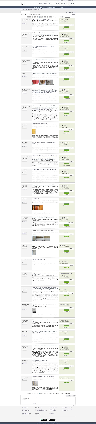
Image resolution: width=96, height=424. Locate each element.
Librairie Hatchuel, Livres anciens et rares (66, 273)
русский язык (54, 422)
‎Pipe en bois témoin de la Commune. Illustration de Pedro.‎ (44, 169)
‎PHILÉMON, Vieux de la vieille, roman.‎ (39, 360)
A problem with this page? (54, 411)
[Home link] (28, 3)
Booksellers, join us (39, 407)
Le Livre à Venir (62, 198)
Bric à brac (37, 413)
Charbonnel (61, 73)
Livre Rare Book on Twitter (68, 407)
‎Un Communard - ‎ (36, 198)
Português (46, 422)
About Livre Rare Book (53, 407)
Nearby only (39, 14)
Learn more (58, 423)
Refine (73, 14)
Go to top (73, 405)
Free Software (38, 414)
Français (50, 422)
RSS (71, 12)
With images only (34, 14)
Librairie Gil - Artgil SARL (63, 304)
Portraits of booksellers (26, 410)
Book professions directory (58, 7)
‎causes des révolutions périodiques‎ (39, 245)
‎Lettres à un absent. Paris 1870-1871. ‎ (40, 123)
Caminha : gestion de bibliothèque (41, 410)
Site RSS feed (66, 410)
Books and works (41, 7)
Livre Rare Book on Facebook (68, 409)
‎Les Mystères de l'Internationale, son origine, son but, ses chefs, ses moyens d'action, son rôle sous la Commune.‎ (43, 33)
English (40, 422)
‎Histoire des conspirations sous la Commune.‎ (41, 19)
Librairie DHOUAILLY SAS (63, 360)
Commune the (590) (25, 12)
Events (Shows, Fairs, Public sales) (27, 411)
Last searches (24, 396)
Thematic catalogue (29, 9)
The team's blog (52, 409)
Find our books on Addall (26, 414)
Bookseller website (39, 409)
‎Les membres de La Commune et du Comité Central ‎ (43, 230)
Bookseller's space (72, 0)
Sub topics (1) (33, 12)
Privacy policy (52, 413)
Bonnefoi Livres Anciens (63, 19)
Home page (35, 7)
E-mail (75, 12)
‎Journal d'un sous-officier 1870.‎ (38, 259)
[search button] (49, 3)
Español (43, 422)
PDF (67, 12)
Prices (37, 411)
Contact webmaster (53, 410)
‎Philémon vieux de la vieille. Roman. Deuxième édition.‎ (43, 376)
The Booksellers (49, 7)
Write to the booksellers (63, 0)
